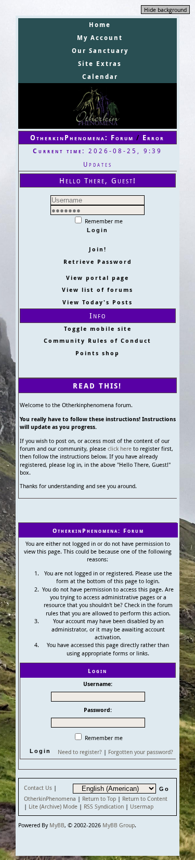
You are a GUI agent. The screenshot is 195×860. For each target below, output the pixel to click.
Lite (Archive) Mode (53, 806)
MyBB (56, 825)
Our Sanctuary (100, 50)
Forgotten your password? (140, 752)
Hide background (165, 10)
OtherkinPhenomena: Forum (82, 137)
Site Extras (100, 63)
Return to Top (99, 798)
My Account (100, 37)
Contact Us (38, 787)
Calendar (100, 76)
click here (120, 448)
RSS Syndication (104, 806)
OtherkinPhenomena (50, 798)
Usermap (141, 806)
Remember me (103, 221)
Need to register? (80, 752)
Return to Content (144, 798)
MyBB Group (118, 825)
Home (100, 24)
